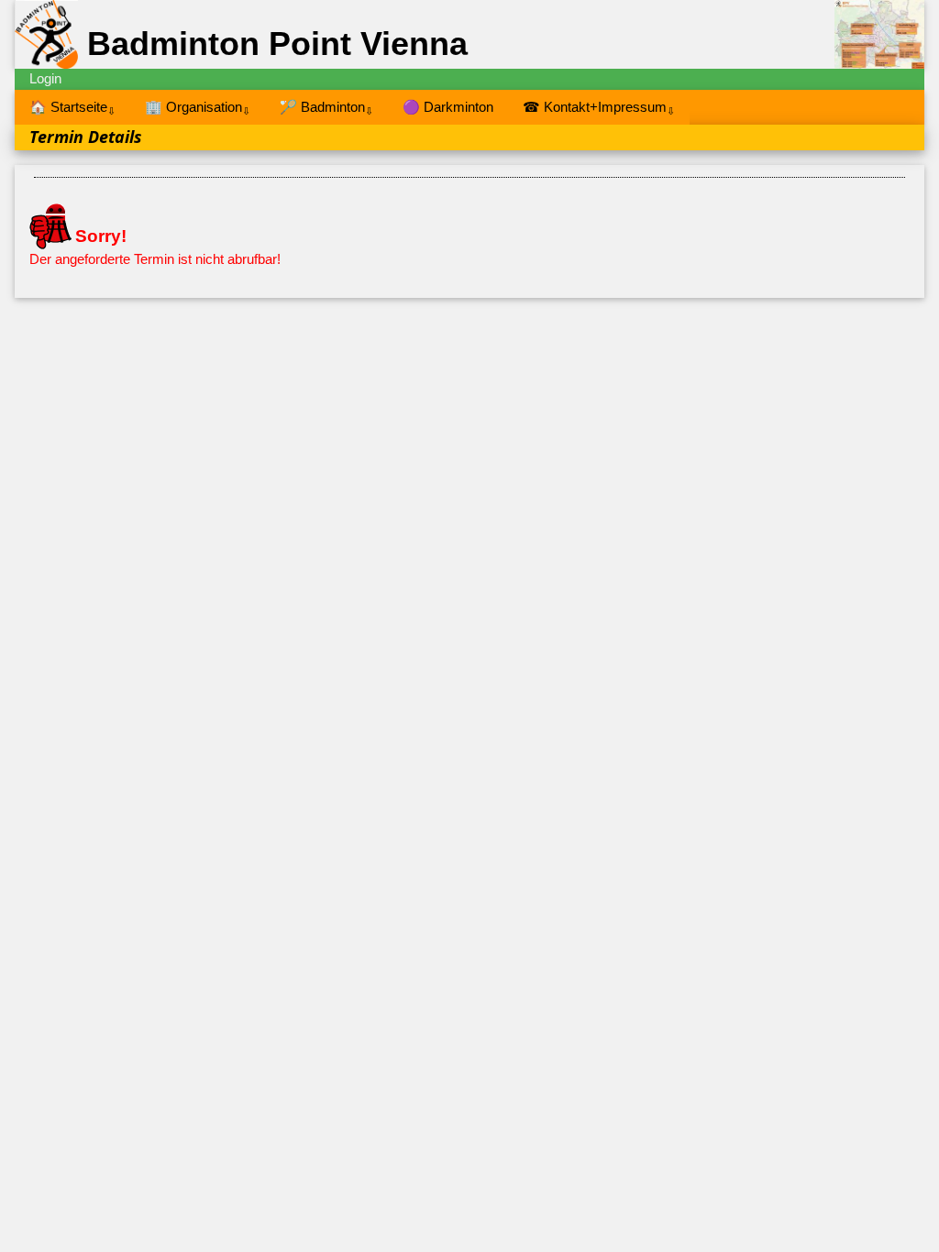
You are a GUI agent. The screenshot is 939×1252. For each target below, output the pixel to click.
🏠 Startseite (72, 107)
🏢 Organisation (197, 107)
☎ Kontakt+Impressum (599, 107)
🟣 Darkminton (448, 107)
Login (45, 78)
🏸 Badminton (326, 107)
